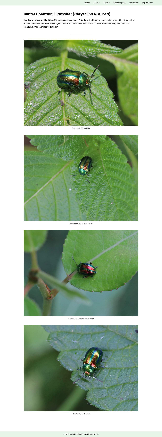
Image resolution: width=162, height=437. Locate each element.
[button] (99, 2)
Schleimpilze (119, 3)
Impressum (147, 3)
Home (87, 3)
